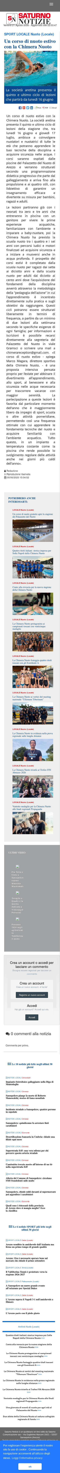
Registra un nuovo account (32, 994)
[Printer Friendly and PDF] (45, 108)
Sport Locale (17, 34)
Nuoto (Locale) (42, 34)
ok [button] (30, 1466)
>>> (43, 1338)
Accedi (31, 1017)
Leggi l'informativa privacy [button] (27, 1458)
